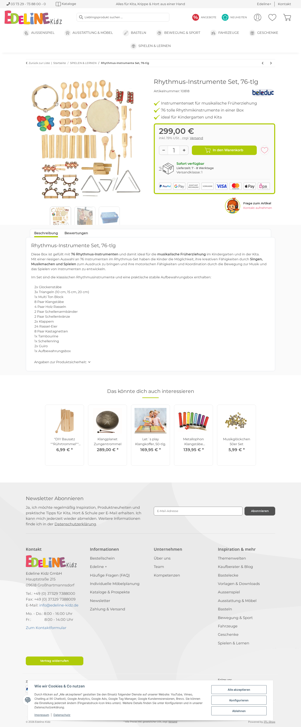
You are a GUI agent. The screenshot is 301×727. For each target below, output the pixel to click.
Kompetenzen (167, 575)
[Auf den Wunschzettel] (264, 150)
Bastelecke (228, 575)
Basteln (225, 609)
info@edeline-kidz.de (58, 605)
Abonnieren (260, 511)
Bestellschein (102, 558)
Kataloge (68, 4)
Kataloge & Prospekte (110, 592)
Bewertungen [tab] (76, 233)
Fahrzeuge (228, 626)
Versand (196, 138)
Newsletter (100, 600)
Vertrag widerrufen (54, 661)
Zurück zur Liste (39, 63)
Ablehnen (239, 711)
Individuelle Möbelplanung (114, 583)
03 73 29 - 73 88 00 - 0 (28, 4)
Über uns (162, 558)
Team (159, 566)
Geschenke (228, 634)
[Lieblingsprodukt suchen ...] (81, 17)
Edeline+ (264, 4)
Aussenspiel (229, 592)
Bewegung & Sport (235, 618)
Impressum (41, 715)
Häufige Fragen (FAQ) (110, 575)
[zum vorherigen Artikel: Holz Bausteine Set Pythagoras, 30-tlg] (262, 63)
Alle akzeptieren (239, 689)
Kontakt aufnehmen (257, 208)
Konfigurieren (239, 700)
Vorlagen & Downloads (239, 583)
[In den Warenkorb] (29, 76)
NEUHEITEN (238, 17)
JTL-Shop (269, 721)
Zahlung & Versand (107, 609)
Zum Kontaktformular (46, 628)
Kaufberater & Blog (235, 566)
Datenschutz (61, 715)
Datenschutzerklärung (75, 524)
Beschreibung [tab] (46, 233)
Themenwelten (232, 558)
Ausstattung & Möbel (237, 600)
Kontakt (284, 4)
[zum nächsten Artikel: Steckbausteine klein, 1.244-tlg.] (271, 63)
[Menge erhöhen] (184, 150)
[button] (257, 17)
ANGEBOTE (208, 17)
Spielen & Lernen (233, 643)
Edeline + (98, 566)
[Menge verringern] (163, 150)
